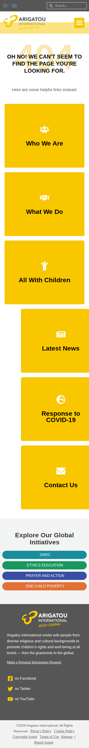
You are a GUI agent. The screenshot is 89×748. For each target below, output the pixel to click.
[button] (79, 23)
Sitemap (67, 737)
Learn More (45, 141)
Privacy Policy (40, 731)
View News (61, 346)
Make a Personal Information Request (34, 662)
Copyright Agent (25, 737)
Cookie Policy (64, 731)
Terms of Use (49, 737)
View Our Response (61, 418)
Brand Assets (43, 742)
